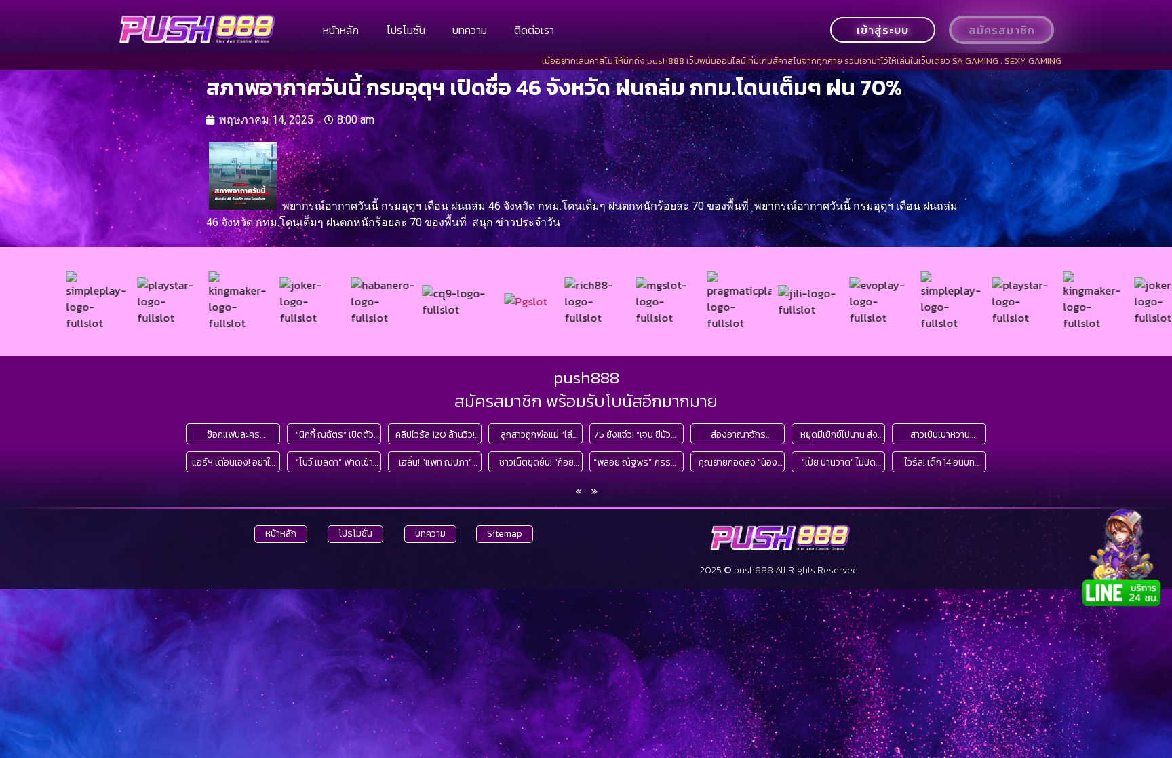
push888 (586, 377)
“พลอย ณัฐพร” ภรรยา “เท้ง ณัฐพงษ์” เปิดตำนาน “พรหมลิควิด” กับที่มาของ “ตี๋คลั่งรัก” (636, 462)
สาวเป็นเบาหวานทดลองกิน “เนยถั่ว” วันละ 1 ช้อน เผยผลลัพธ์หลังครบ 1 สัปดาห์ (939, 435)
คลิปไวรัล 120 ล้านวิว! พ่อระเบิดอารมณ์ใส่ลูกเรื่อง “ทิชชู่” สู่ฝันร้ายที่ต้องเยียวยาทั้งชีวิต (435, 435)
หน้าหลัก (341, 30)
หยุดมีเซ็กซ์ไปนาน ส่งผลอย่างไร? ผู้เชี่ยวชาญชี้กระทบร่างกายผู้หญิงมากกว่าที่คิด (838, 435)
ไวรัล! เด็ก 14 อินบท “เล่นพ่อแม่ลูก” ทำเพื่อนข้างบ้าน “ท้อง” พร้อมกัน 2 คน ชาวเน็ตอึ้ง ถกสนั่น (940, 462)
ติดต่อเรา (534, 30)
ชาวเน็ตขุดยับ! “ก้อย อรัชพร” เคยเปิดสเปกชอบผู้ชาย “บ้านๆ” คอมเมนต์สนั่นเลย (536, 462)
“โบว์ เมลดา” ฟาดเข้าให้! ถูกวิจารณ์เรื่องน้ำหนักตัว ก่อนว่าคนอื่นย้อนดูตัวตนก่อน (334, 462)
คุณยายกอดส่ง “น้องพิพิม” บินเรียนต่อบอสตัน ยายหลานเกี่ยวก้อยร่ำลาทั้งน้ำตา (738, 462)
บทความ (469, 30)
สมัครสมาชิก (1002, 30)
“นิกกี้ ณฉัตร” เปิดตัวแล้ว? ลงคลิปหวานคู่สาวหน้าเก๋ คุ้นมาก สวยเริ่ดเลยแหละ (334, 435)
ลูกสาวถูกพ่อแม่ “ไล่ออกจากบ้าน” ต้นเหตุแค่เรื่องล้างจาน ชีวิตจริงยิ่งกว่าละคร (536, 435)
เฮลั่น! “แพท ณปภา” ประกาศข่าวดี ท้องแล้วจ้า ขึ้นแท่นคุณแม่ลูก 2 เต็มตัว (435, 462)
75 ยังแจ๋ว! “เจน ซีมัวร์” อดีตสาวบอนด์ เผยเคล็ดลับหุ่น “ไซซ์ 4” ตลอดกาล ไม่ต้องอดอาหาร (637, 435)
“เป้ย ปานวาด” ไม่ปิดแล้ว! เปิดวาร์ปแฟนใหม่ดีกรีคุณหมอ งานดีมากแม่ (839, 462)
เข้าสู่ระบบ (883, 30)
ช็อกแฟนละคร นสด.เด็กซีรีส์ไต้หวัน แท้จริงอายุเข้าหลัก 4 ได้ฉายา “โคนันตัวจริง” (233, 435)
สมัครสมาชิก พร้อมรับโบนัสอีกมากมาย (586, 401)
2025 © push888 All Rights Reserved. (779, 570)
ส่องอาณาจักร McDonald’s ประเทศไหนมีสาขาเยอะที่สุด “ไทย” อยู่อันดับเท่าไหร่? (738, 435)
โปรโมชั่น (405, 30)
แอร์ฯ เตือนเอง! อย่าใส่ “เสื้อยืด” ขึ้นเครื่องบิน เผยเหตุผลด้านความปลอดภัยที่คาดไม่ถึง (233, 462)
